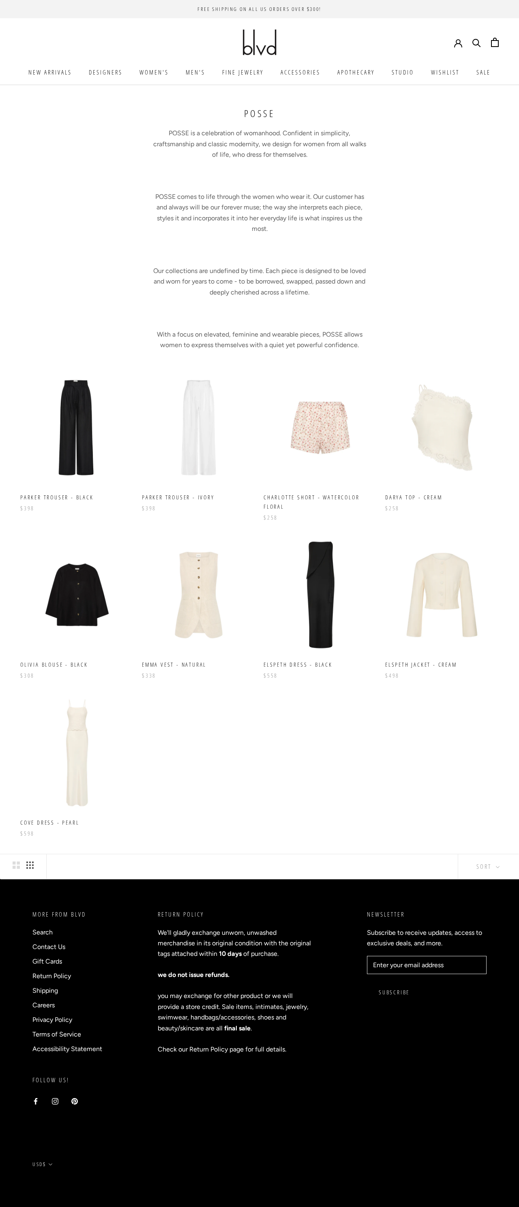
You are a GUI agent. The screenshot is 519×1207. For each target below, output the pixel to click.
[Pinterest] (74, 1101)
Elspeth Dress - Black (298, 664)
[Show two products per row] (16, 865)
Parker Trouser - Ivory (178, 497)
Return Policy (51, 976)
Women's (154, 72)
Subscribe (394, 992)
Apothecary (356, 72)
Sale (483, 72)
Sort (485, 866)
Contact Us (48, 947)
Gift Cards (47, 961)
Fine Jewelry (243, 72)
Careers (43, 1005)
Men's (195, 72)
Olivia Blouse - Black (54, 664)
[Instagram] (55, 1101)
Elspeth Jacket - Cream (421, 664)
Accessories (300, 72)
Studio (403, 72)
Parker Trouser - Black (57, 497)
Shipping (45, 990)
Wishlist (445, 72)
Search (42, 932)
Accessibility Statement (67, 1049)
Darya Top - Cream (413, 497)
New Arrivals (50, 72)
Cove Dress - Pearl (49, 822)
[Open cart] (495, 42)
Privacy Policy (52, 1020)
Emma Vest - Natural (174, 664)
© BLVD (42, 1183)
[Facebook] (35, 1101)
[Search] (476, 42)
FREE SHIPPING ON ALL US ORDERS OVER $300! (259, 9)
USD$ (39, 1164)
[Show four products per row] (30, 865)
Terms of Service (56, 1034)
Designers (105, 72)
